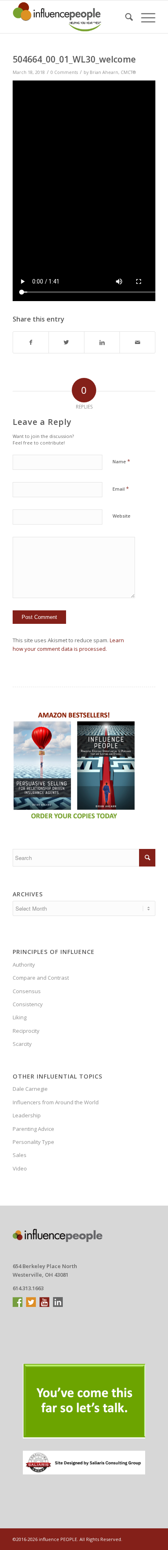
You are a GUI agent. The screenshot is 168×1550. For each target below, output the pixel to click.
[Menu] (144, 16)
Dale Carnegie (30, 1088)
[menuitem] (125, 16)
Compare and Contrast (41, 977)
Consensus (27, 991)
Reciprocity (26, 1030)
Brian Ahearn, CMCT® (113, 72)
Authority (24, 964)
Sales (20, 1155)
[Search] (125, 16)
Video (20, 1168)
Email (121, 488)
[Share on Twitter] (66, 342)
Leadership (27, 1115)
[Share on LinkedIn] (101, 342)
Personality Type (33, 1142)
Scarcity (22, 1043)
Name (121, 461)
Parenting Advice (33, 1128)
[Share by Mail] (137, 342)
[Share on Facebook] (31, 342)
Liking (20, 1017)
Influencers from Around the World (56, 1102)
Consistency (28, 1004)
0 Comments (64, 72)
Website (121, 516)
